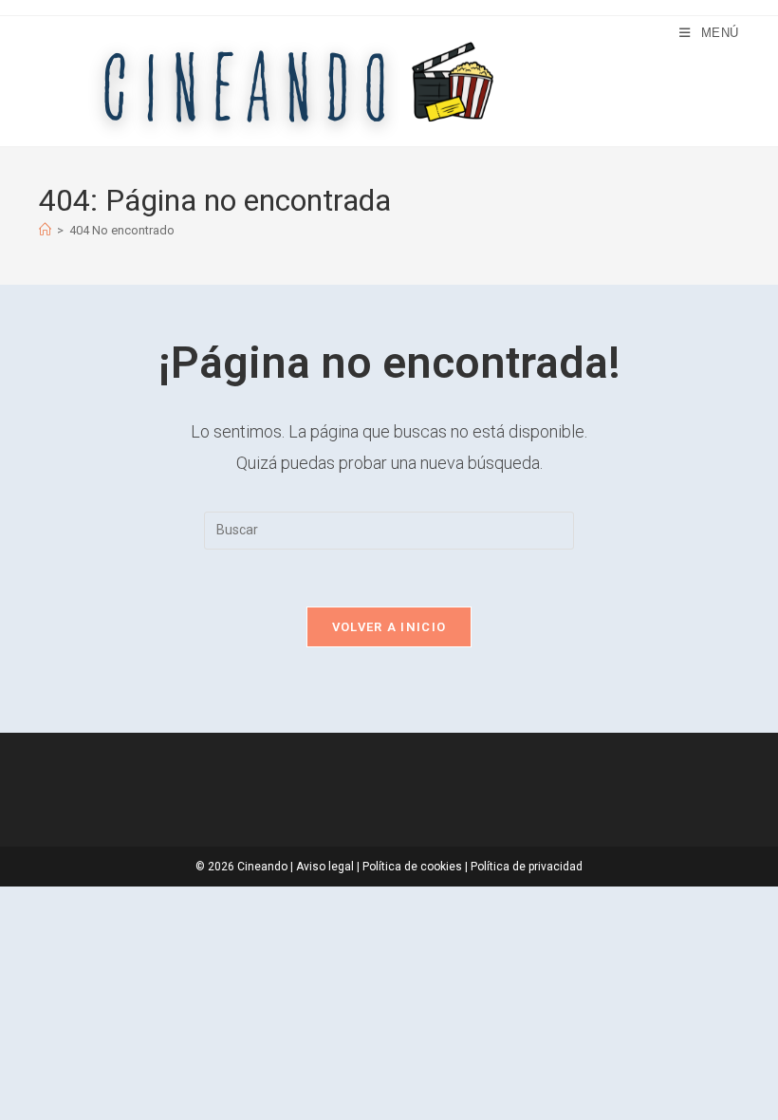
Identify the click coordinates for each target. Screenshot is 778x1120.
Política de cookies (412, 866)
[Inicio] (45, 230)
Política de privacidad (527, 866)
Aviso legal (325, 866)
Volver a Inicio (389, 627)
